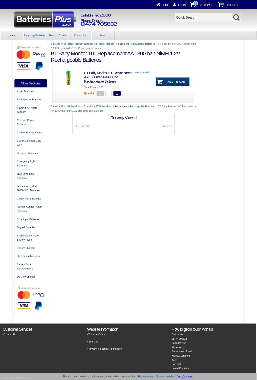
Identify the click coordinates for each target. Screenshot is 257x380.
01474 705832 (179, 338)
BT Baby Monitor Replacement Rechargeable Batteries (125, 43)
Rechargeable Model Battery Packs (28, 237)
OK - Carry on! (185, 376)
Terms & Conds (57, 35)
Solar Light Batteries (28, 219)
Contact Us (80, 35)
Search (103, 35)
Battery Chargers (26, 248)
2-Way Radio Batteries (29, 198)
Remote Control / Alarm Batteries (29, 208)
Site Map (93, 341)
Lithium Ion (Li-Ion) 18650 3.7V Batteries (28, 188)
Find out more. (146, 376)
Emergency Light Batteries (26, 163)
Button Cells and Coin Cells (29, 143)
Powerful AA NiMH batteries (27, 110)
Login (182, 5)
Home (165, 5)
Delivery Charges (26, 276)
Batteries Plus (58, 43)
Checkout (234, 5)
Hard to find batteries (28, 256)
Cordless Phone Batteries (25, 122)
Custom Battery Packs (29, 132)
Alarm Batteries (25, 91)
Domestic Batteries (27, 153)
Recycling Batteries (34, 35)
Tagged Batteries (26, 227)
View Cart (207, 5)
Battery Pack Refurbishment (25, 266)
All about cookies (165, 376)
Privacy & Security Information (105, 348)
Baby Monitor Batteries (80, 43)
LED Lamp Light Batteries (25, 176)
